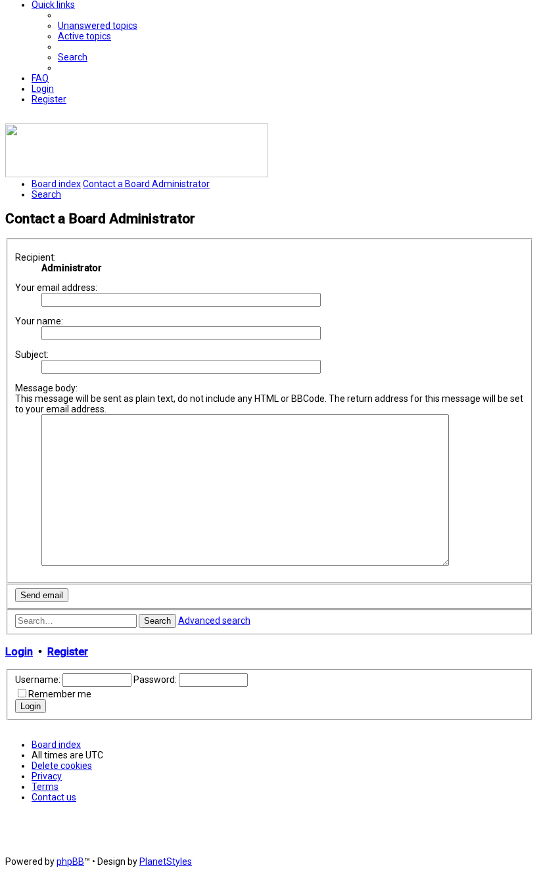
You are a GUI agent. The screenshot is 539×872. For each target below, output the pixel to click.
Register (67, 651)
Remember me (59, 694)
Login (19, 651)
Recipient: (35, 257)
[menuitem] (97, 25)
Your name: (39, 321)
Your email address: (56, 287)
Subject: (32, 354)
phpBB (70, 861)
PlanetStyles (165, 861)
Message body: (46, 388)
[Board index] (136, 174)
